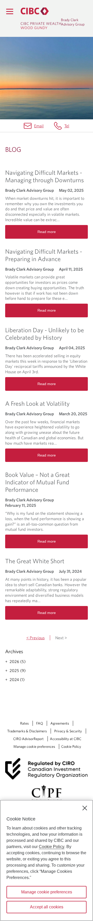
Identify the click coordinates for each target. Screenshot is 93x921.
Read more (46, 232)
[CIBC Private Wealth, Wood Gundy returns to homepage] (41, 18)
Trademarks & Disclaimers (27, 731)
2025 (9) (18, 670)
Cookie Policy (71, 746)
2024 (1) (17, 679)
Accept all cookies (46, 907)
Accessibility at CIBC (65, 739)
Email (39, 125)
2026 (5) (18, 661)
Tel (66, 125)
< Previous (35, 637)
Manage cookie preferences (34, 746)
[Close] (85, 808)
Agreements (59, 723)
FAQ (39, 723)
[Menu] (9, 11)
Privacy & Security (68, 731)
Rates (24, 723)
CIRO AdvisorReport (28, 739)
